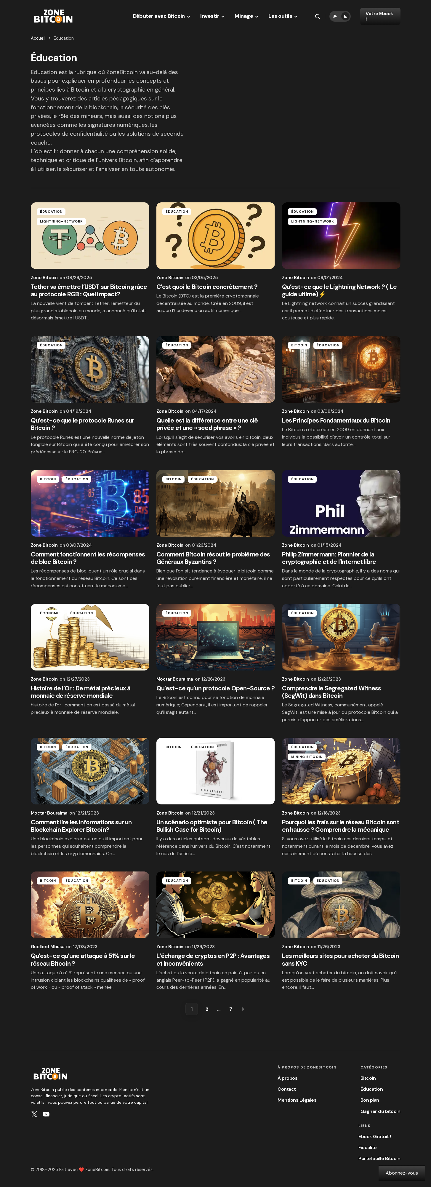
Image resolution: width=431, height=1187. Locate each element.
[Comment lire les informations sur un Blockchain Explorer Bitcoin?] (90, 771)
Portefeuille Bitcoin (379, 1158)
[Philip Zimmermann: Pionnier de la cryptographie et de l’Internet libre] (341, 503)
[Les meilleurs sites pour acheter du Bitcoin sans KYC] (341, 904)
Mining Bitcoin (307, 757)
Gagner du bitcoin (380, 1111)
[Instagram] (34, 1114)
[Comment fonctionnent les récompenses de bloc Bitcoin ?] (90, 503)
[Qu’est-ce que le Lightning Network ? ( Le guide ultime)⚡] (341, 235)
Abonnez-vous (402, 1173)
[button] (317, 16)
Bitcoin (299, 345)
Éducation (51, 211)
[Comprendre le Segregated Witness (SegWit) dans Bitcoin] (341, 637)
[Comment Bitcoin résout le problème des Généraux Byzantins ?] (215, 503)
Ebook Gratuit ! (374, 1136)
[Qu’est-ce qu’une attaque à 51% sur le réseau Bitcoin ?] (90, 904)
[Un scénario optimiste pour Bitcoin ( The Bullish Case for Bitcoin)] (215, 771)
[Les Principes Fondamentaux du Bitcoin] (341, 369)
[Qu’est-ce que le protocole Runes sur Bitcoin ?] (90, 369)
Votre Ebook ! (379, 16)
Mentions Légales (297, 1100)
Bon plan (369, 1100)
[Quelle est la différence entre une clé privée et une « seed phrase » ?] (215, 369)
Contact (287, 1089)
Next (243, 1009)
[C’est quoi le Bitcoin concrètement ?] (215, 235)
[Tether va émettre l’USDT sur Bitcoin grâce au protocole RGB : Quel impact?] (90, 235)
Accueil (38, 38)
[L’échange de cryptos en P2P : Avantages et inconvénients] (215, 904)
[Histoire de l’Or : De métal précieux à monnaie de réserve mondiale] (90, 637)
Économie (50, 613)
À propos (287, 1078)
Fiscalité (367, 1147)
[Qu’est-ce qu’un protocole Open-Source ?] (215, 637)
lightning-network (61, 221)
